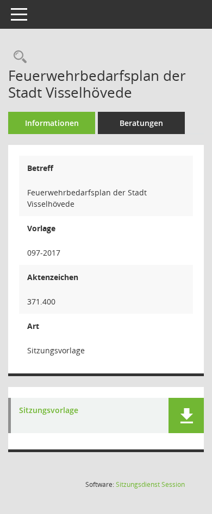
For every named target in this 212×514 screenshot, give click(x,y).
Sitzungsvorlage (48, 410)
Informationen (52, 123)
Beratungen (141, 123)
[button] (186, 415)
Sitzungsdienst (150, 484)
